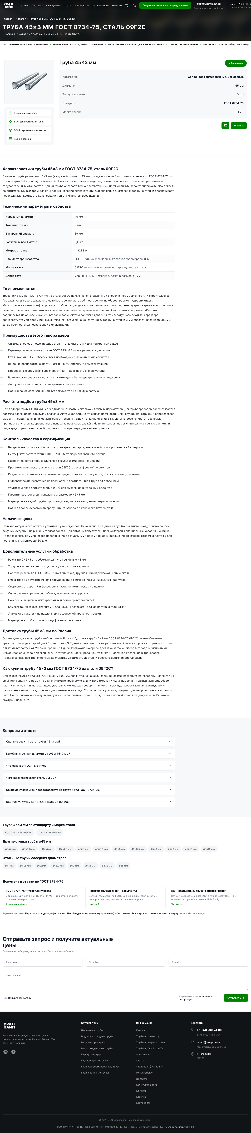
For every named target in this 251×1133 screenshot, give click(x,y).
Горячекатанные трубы (95, 1072)
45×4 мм (47, 849)
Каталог (24, 5)
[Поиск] (134, 5)
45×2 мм (10, 849)
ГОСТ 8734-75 (234, 103)
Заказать (239, 125)
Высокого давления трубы (97, 1048)
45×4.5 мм (65, 849)
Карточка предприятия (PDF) (179, 1127)
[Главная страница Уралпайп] (9, 5)
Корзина (141, 1096)
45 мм (239, 85)
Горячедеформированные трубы (100, 1066)
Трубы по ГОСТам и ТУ (149, 1048)
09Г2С (239, 112)
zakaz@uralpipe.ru (209, 4)
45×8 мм (156, 849)
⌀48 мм (123, 865)
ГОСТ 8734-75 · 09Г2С (18, 832)
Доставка (37, 5)
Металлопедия (100, 5)
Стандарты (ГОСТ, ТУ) (149, 1066)
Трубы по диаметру (148, 1036)
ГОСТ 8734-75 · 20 (49, 832)
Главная (7, 18)
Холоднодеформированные (207, 76)
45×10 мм (191, 849)
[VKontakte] (5, 1052)
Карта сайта (143, 1102)
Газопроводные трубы (94, 1060)
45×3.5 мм (28, 849)
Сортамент (123, 913)
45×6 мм (119, 849)
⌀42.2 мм (58, 865)
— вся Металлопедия (192, 913)
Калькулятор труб (146, 1084)
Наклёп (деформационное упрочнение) (90, 913)
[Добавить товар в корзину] (225, 125)
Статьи (68, 5)
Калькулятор (53, 5)
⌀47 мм (74, 865)
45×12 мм (209, 849)
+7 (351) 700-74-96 (209, 1030)
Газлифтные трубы (92, 1054)
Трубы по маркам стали (150, 1042)
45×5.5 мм (101, 849)
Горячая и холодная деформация (45, 913)
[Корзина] (126, 5)
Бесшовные (236, 76)
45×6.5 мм (137, 849)
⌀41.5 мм (25, 865)
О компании (143, 1054)
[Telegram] (13, 1052)
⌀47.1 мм (90, 865)
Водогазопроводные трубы (97, 1036)
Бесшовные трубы (92, 1030)
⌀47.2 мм (107, 865)
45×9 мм (173, 849)
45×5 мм (83, 849)
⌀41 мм (9, 865)
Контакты (117, 5)
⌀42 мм (41, 865)
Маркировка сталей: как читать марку (155, 913)
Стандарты (82, 5)
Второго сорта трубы (93, 1042)
